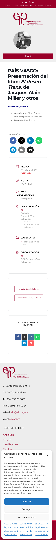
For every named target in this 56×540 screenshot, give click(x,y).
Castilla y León (11, 444)
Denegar (26, 509)
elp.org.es (14, 419)
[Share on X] (24, 337)
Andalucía (8, 434)
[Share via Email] (31, 343)
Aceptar (26, 501)
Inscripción (26, 198)
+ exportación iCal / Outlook (29, 298)
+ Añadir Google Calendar (29, 289)
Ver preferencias (26, 517)
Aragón (7, 439)
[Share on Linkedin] (31, 337)
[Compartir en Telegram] (24, 343)
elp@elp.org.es (19, 412)
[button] (47, 455)
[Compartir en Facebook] (18, 337)
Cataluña (8, 449)
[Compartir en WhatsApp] (37, 337)
